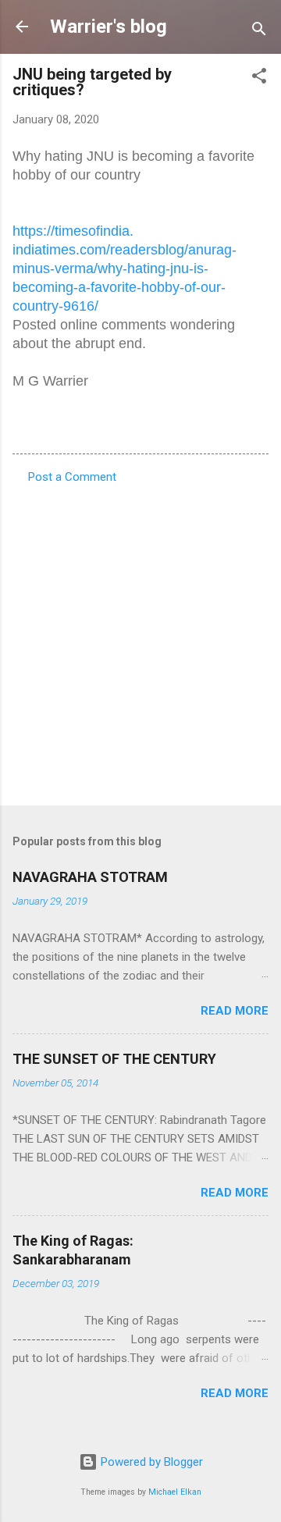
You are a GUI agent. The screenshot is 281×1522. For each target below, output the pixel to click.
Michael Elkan (174, 1492)
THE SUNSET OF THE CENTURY (114, 1059)
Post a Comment (72, 477)
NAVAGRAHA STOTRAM (90, 877)
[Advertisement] (140, 640)
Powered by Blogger (150, 1462)
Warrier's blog (108, 26)
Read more (235, 1011)
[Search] (259, 31)
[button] (259, 78)
